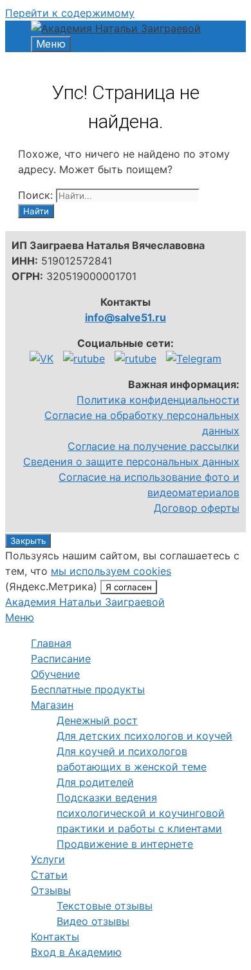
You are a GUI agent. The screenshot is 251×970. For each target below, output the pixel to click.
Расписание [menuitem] (61, 658)
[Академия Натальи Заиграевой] (116, 28)
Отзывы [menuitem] (51, 890)
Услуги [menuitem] (48, 859)
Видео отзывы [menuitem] (93, 921)
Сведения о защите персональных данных (131, 461)
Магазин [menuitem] (52, 704)
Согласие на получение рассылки (153, 446)
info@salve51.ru (125, 317)
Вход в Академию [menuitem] (76, 952)
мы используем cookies (111, 570)
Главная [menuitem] (51, 643)
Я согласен (129, 587)
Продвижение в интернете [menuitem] (125, 843)
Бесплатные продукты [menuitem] (88, 689)
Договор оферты (196, 507)
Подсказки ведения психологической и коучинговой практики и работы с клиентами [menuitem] (141, 813)
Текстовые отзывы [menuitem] (105, 905)
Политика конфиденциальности (158, 399)
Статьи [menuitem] (49, 874)
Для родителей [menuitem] (95, 782)
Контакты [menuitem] (55, 936)
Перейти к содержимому (70, 12)
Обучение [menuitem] (55, 673)
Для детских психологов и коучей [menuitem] (144, 735)
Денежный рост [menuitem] (97, 720)
